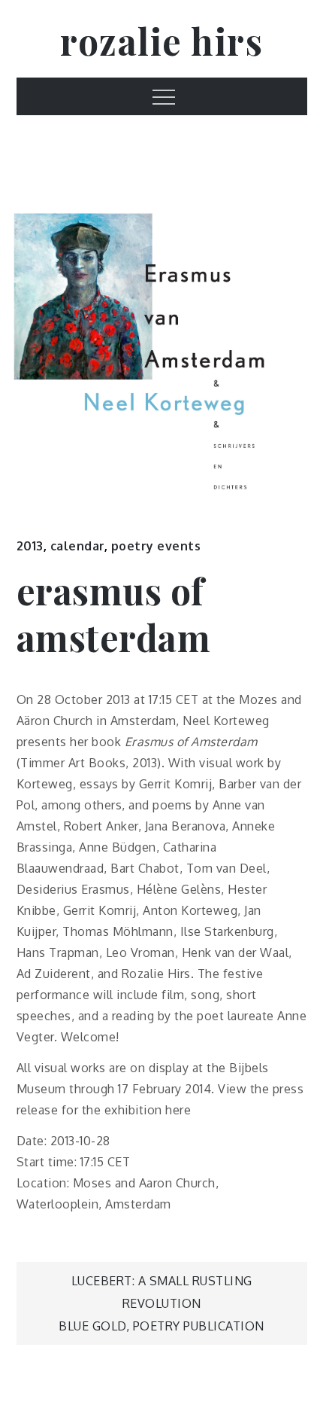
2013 (30, 545)
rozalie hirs (161, 41)
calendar (77, 545)
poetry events (156, 545)
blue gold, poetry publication (161, 1325)
